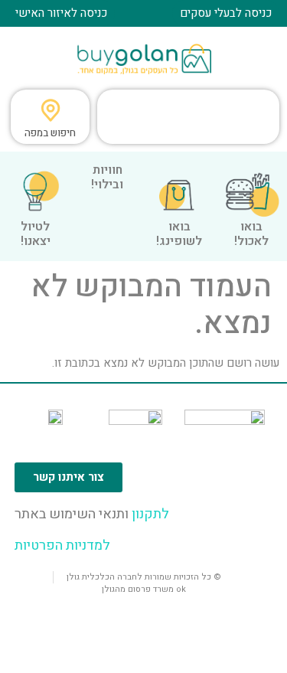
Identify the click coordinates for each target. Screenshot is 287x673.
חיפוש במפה (50, 133)
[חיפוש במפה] (50, 110)
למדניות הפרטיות (62, 545)
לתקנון (149, 514)
